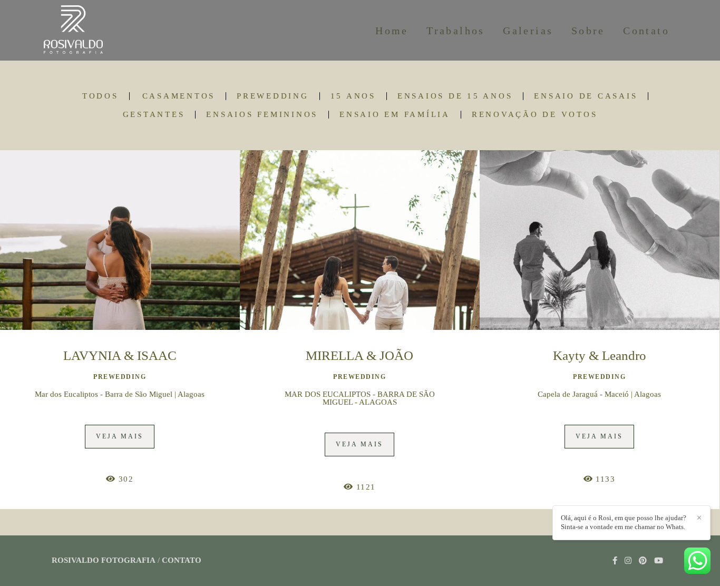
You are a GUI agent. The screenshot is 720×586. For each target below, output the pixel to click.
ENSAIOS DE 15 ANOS (455, 96)
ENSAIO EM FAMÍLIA (394, 115)
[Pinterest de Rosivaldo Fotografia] (643, 560)
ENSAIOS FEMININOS (262, 115)
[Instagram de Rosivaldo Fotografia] (628, 560)
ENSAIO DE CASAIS (585, 96)
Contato (646, 30)
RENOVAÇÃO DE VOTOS (535, 115)
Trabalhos (455, 30)
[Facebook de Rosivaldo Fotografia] (614, 560)
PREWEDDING (273, 96)
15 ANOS (353, 96)
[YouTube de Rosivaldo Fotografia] (658, 560)
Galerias (528, 30)
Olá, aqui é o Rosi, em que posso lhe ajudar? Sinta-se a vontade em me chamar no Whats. (623, 522)
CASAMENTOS (179, 96)
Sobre (588, 30)
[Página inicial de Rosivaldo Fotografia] (85, 30)
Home (391, 30)
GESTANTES (154, 115)
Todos (100, 96)
